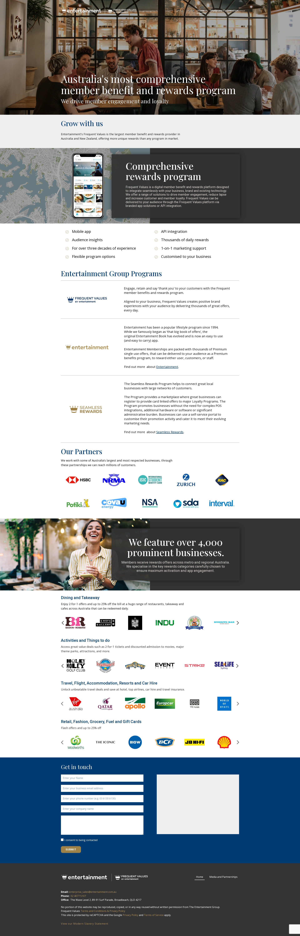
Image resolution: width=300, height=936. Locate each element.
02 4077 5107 (78, 896)
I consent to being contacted (81, 840)
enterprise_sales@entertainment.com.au (92, 892)
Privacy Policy (130, 915)
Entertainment (167, 367)
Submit (71, 849)
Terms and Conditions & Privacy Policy (103, 911)
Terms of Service (154, 915)
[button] (62, 622)
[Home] (99, 10)
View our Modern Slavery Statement (84, 923)
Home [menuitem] (200, 10)
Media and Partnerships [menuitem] (224, 10)
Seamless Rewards (169, 432)
